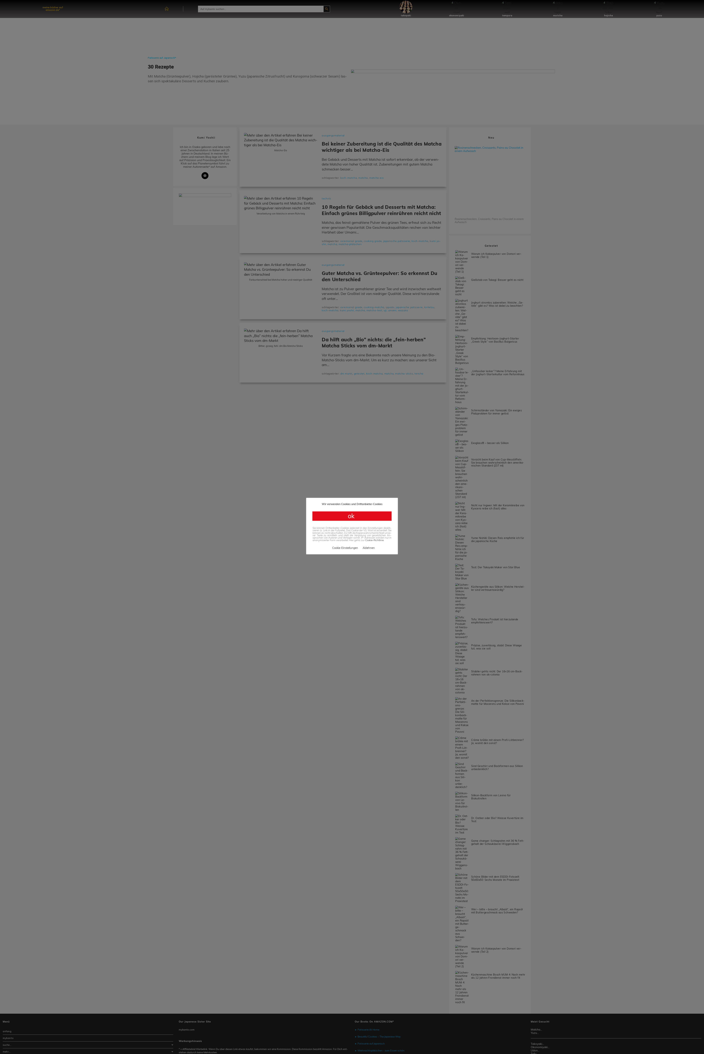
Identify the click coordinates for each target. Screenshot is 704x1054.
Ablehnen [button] (369, 548)
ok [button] (352, 516)
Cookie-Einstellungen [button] (345, 548)
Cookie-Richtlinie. (374, 540)
